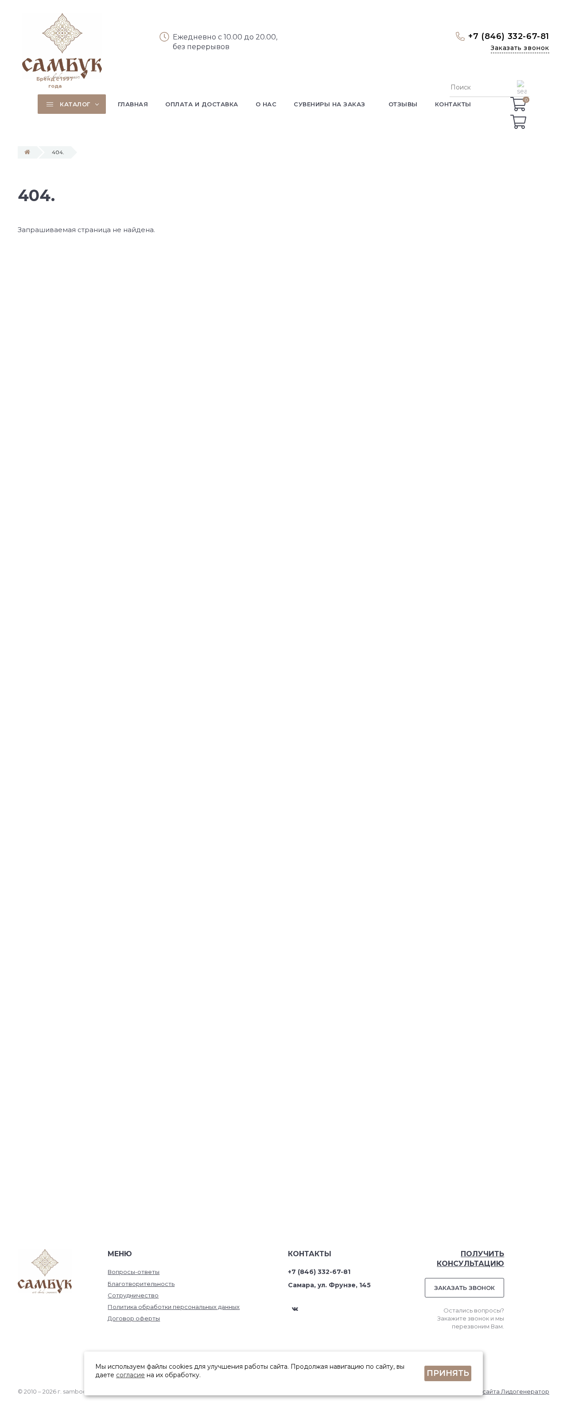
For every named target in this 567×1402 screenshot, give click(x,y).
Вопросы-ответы (133, 1271)
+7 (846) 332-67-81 (508, 36)
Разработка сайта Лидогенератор (497, 1391)
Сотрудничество (133, 1295)
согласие (130, 1375)
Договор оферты (134, 1318)
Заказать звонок (520, 48)
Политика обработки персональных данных (174, 1306)
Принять (448, 1373)
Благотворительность (141, 1283)
